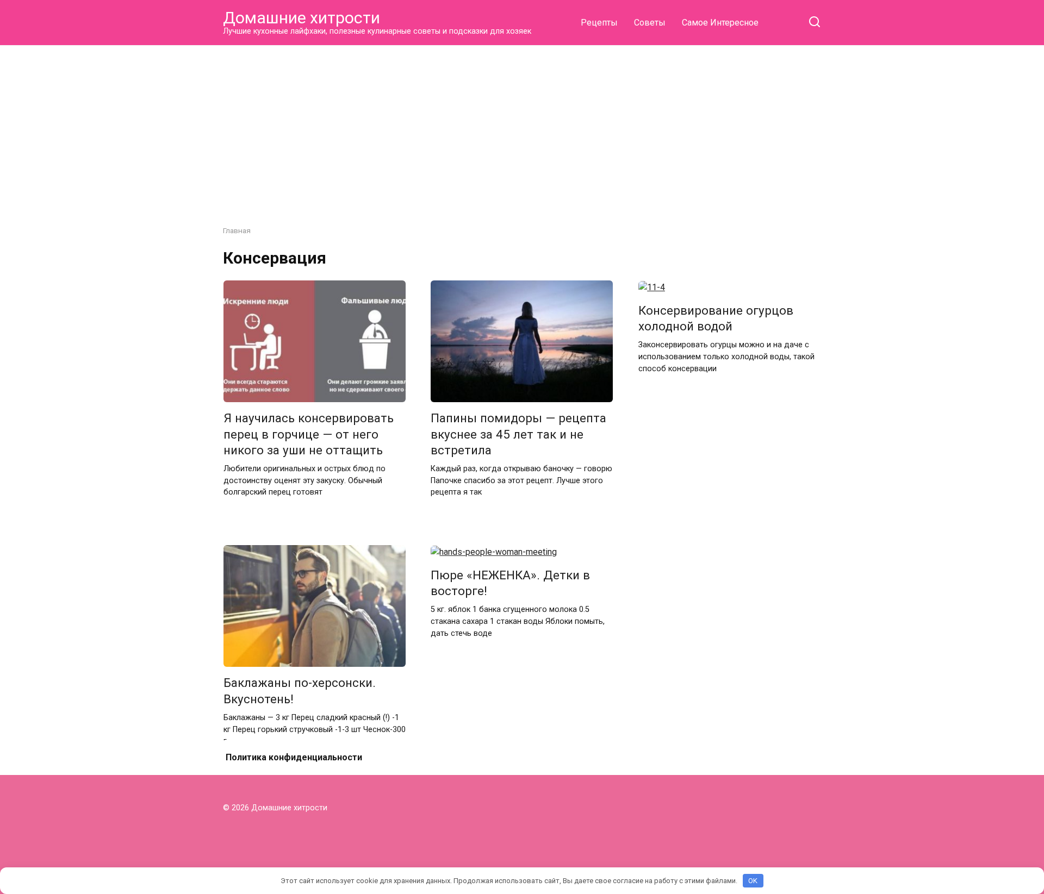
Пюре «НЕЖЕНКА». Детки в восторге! (510, 583)
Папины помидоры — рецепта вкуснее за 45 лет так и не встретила (518, 434)
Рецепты (599, 22)
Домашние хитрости (301, 17)
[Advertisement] (522, 127)
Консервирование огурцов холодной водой (715, 318)
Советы (650, 22)
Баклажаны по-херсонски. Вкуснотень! (299, 691)
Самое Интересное (720, 22)
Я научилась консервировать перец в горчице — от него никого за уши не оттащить (308, 434)
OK (752, 881)
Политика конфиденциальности (294, 757)
